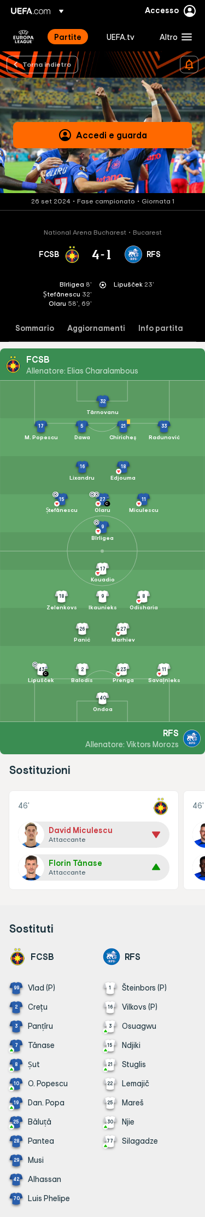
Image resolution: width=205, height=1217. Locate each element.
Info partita (160, 328)
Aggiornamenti (96, 328)
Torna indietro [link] (46, 64)
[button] (173, 36)
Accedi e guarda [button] (111, 135)
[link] (68, 36)
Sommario (34, 328)
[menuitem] (71, 36)
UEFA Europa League (23, 36)
